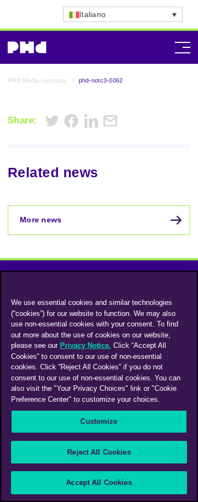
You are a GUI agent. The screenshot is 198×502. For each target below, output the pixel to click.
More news (41, 219)
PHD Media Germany (38, 80)
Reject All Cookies (98, 452)
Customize (98, 421)
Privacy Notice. (85, 345)
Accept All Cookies (98, 482)
